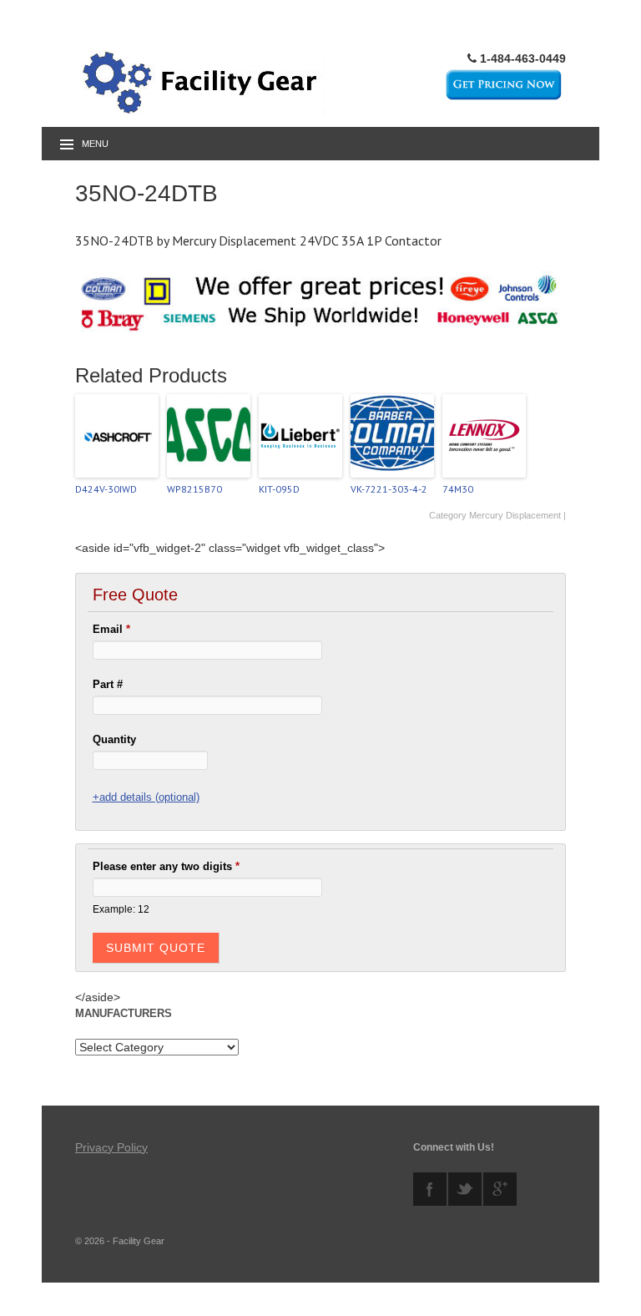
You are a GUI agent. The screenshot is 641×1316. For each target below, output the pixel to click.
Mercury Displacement (515, 515)
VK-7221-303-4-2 (389, 489)
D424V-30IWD (106, 489)
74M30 (457, 489)
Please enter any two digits (166, 866)
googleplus (500, 1189)
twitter (465, 1189)
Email (111, 629)
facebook (430, 1189)
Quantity (114, 739)
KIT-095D (279, 489)
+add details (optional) (146, 797)
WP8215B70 (194, 489)
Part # (108, 684)
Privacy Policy (111, 1147)
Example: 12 (121, 908)
